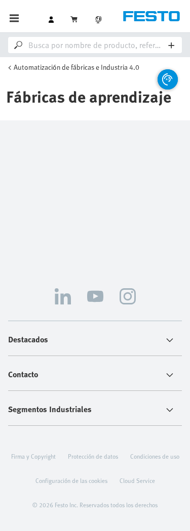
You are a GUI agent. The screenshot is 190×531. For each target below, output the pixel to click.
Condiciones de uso (154, 456)
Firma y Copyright (33, 456)
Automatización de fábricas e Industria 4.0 (76, 67)
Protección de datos (93, 456)
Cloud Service (137, 480)
